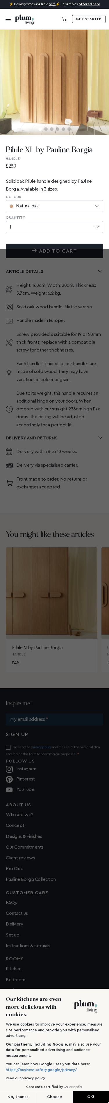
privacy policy (41, 747)
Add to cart (58, 250)
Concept (15, 825)
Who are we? (19, 814)
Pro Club (14, 868)
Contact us (17, 913)
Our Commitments (25, 847)
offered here (89, 4)
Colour (13, 197)
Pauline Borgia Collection (31, 879)
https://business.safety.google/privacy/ (41, 1070)
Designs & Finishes (24, 836)
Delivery (14, 924)
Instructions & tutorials (28, 945)
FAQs (11, 902)
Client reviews (20, 858)
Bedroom (15, 979)
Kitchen (14, 968)
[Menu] (6, 19)
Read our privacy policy (25, 1078)
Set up (12, 935)
